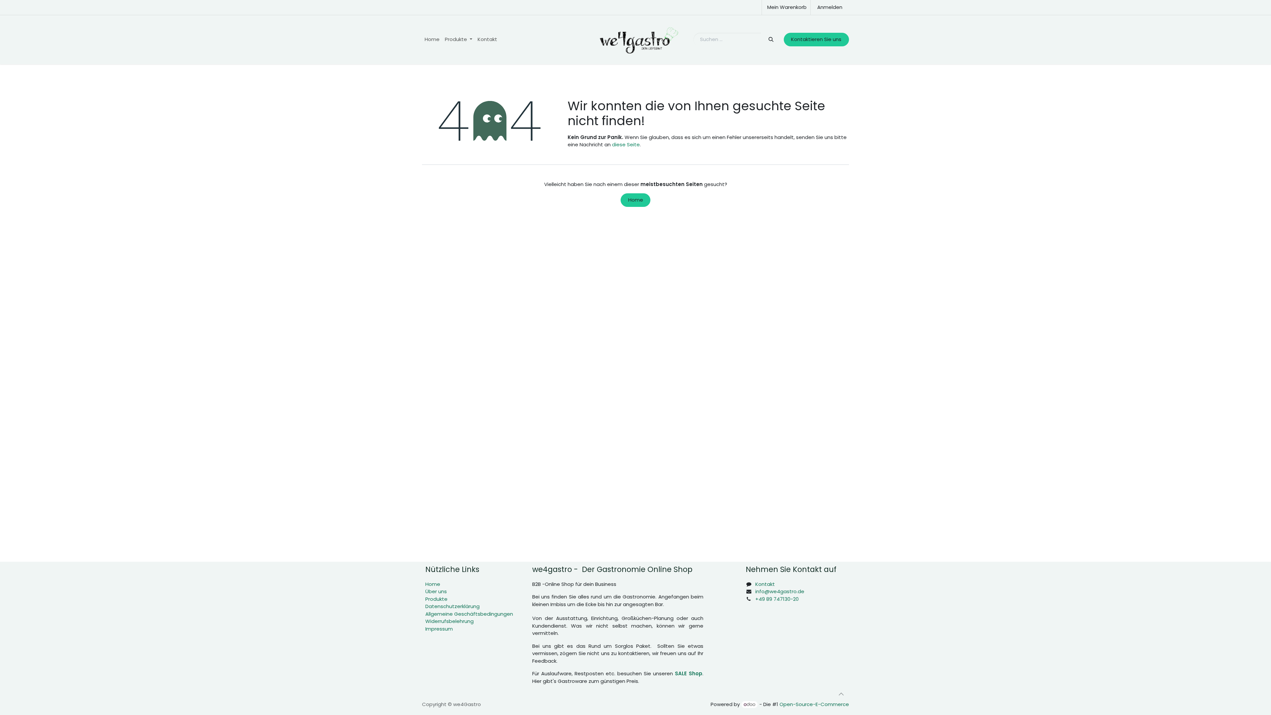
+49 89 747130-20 (777, 599)
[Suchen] (770, 39)
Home (635, 199)
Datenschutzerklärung (452, 606)
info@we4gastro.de (779, 591)
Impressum (439, 628)
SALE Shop (688, 673)
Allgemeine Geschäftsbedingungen (469, 613)
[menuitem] (432, 39)
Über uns (436, 591)
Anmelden (829, 7)
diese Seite (626, 144)
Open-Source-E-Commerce (814, 704)
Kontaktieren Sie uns (816, 39)
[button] (841, 694)
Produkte (436, 599)
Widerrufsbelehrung (449, 621)
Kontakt (765, 584)
